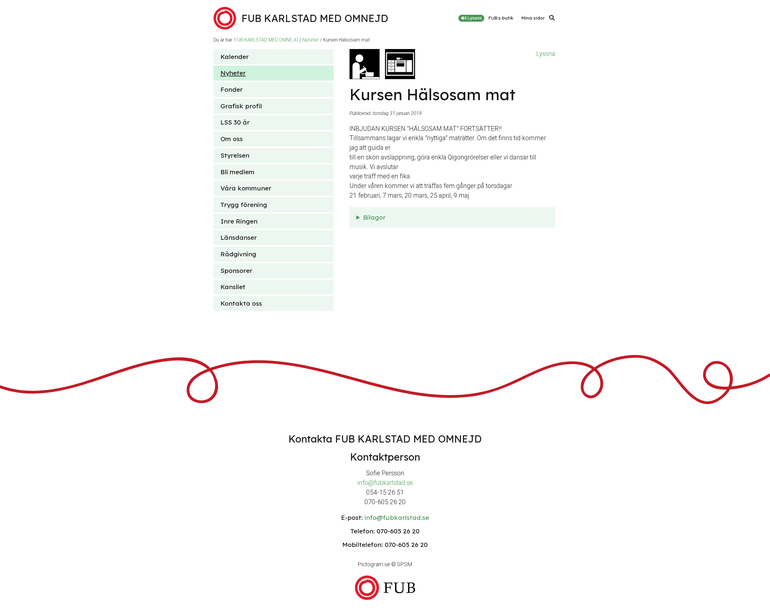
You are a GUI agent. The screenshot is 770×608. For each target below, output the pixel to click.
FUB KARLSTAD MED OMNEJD (266, 40)
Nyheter (310, 40)
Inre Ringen (238, 221)
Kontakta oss (241, 303)
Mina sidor (533, 18)
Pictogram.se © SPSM (385, 564)
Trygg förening (243, 204)
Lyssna (474, 18)
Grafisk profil (241, 106)
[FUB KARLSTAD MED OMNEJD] (385, 587)
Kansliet (232, 287)
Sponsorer (236, 270)
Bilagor (374, 217)
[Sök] (551, 18)
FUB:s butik (500, 18)
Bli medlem (237, 172)
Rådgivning (238, 254)
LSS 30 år (235, 122)
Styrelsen (234, 155)
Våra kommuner (245, 188)
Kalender (234, 56)
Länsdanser (238, 237)
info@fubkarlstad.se (385, 482)
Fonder (231, 89)
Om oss (231, 139)
